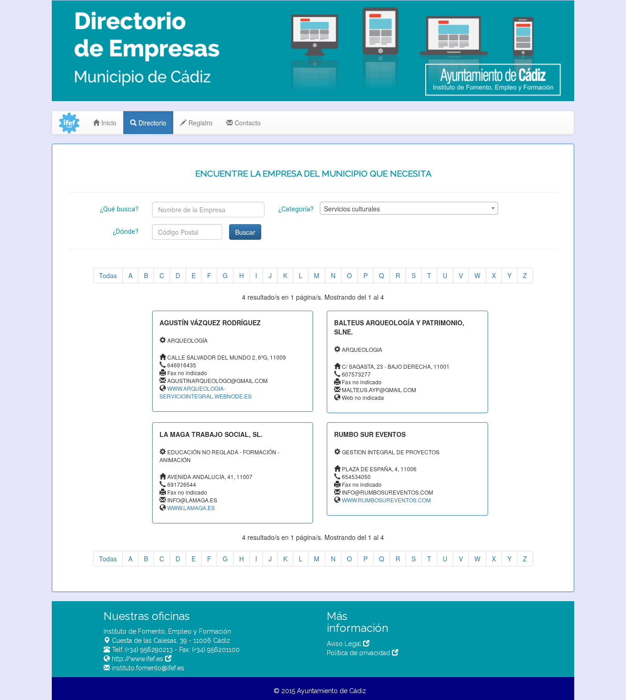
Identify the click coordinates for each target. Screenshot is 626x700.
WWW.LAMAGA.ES (191, 508)
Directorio (151, 122)
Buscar (245, 232)
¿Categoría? (295, 209)
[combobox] (409, 208)
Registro (200, 122)
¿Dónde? (125, 232)
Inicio (107, 122)
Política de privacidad (359, 653)
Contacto (247, 122)
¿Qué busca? (119, 209)
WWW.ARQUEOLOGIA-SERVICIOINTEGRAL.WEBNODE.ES (205, 392)
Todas (108, 275)
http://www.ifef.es (137, 658)
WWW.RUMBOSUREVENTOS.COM (386, 500)
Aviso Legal (345, 643)
